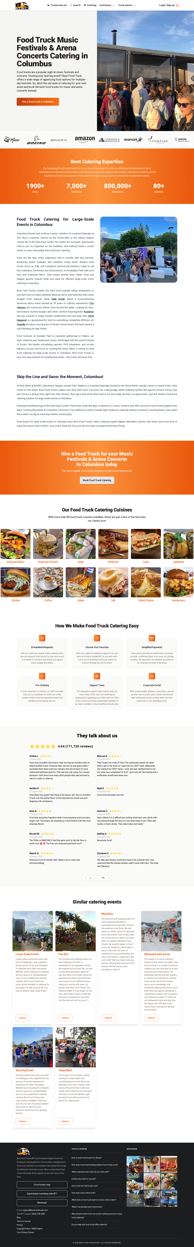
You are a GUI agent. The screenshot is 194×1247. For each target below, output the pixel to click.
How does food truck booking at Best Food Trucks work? (95, 1165)
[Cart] (177, 5)
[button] (108, 877)
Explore (22, 1018)
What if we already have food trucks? (87, 1207)
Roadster (89, 311)
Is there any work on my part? (84, 1179)
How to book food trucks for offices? (87, 1158)
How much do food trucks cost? (85, 1186)
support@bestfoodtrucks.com (35, 1210)
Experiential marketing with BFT (42, 1193)
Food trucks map (42, 1184)
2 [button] (90, 878)
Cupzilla (21, 324)
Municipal (42, 1202)
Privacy (20, 1225)
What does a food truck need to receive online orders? (94, 1200)
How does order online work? (84, 1193)
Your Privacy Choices (25, 1232)
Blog (18, 1217)
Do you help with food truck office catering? (89, 1224)
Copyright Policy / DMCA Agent (29, 1229)
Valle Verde (58, 299)
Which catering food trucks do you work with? (90, 1172)
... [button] (96, 878)
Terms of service (24, 1221)
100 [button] (102, 878)
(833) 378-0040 (38, 1214)
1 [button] (85, 878)
